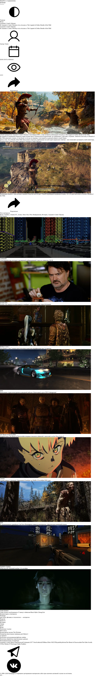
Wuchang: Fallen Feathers (18, 644)
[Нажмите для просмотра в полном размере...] (47, 167)
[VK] (47, 666)
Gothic (38, 642)
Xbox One (26, 214)
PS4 (31, 214)
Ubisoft (12, 214)
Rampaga (3, 2)
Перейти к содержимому (8, 1)
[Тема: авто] (14, 12)
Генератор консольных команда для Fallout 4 (14, 634)
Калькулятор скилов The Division (10, 632)
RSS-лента (3, 630)
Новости (2, 620)
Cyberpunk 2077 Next (29, 642)
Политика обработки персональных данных (14, 639)
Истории (45, 214)
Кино (1, 625)
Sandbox (6, 214)
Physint (57, 642)
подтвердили (50, 194)
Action (20, 214)
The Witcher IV (6, 644)
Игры (2, 22)
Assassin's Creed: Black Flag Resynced (11, 642)
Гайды (2, 624)
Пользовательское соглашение (9, 640)
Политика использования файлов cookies (13, 637)
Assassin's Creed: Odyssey (8, 23)
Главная (2, 20)
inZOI (42, 642)
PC (16, 214)
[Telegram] (47, 652)
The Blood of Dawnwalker (74, 642)
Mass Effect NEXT (49, 642)
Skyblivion (63, 642)
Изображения (37, 214)
